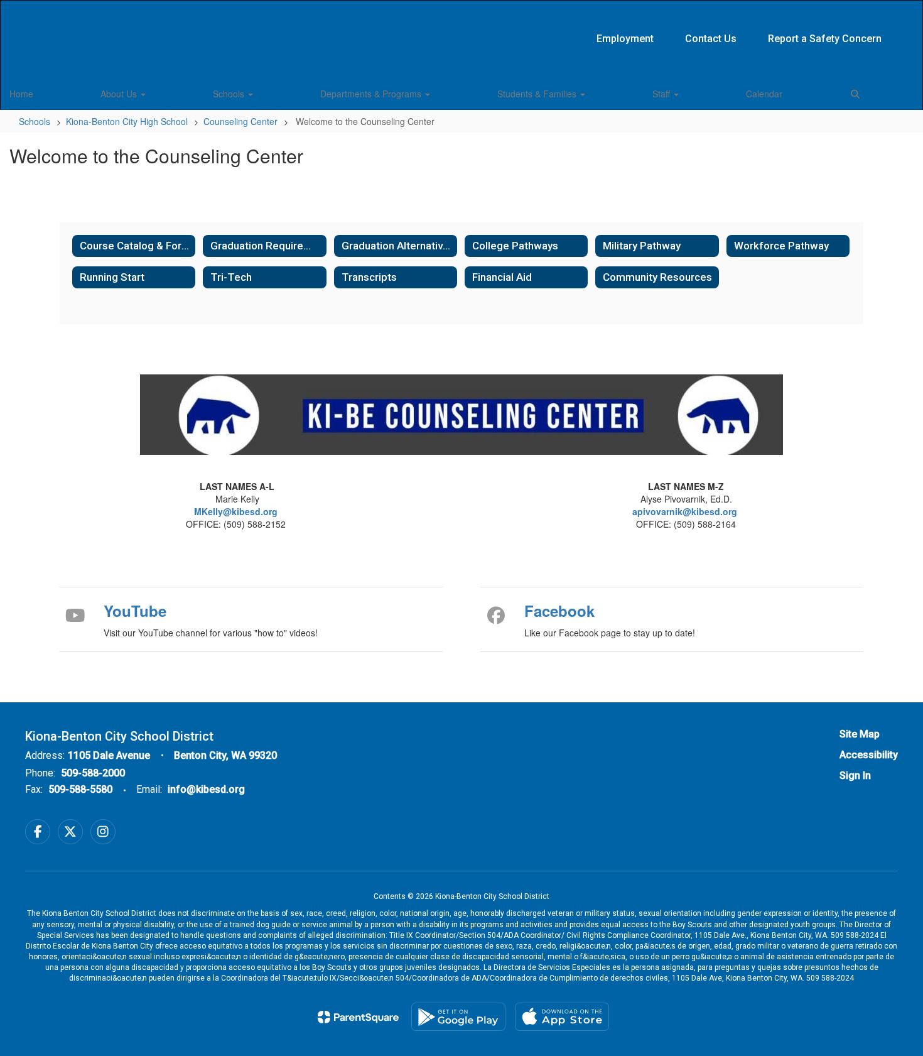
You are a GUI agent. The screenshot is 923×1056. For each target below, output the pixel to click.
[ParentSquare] (358, 1017)
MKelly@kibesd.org (237, 511)
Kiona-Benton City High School (127, 121)
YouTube (135, 610)
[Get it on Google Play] (458, 1017)
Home (21, 93)
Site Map (859, 734)
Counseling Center (240, 121)
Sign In (855, 775)
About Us (119, 93)
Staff (662, 93)
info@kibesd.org (206, 789)
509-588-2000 (93, 773)
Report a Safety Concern (825, 39)
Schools (230, 93)
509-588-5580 (80, 789)
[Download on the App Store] (562, 1017)
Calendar (764, 93)
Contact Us (711, 39)
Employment (625, 39)
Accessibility (868, 755)
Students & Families (538, 93)
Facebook (559, 610)
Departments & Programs (372, 93)
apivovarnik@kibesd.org (684, 511)
